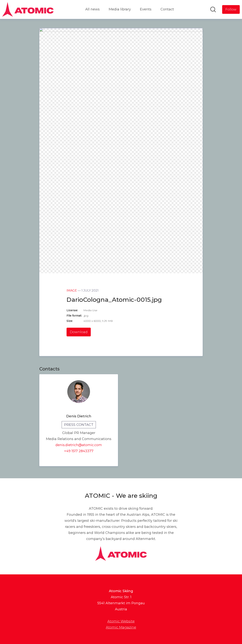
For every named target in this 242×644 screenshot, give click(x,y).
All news (92, 9)
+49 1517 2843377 (78, 451)
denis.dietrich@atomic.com (78, 445)
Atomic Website (121, 621)
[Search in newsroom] (213, 9)
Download (79, 332)
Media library (120, 9)
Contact (167, 9)
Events (145, 9)
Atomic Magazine (121, 627)
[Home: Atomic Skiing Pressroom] (28, 9)
